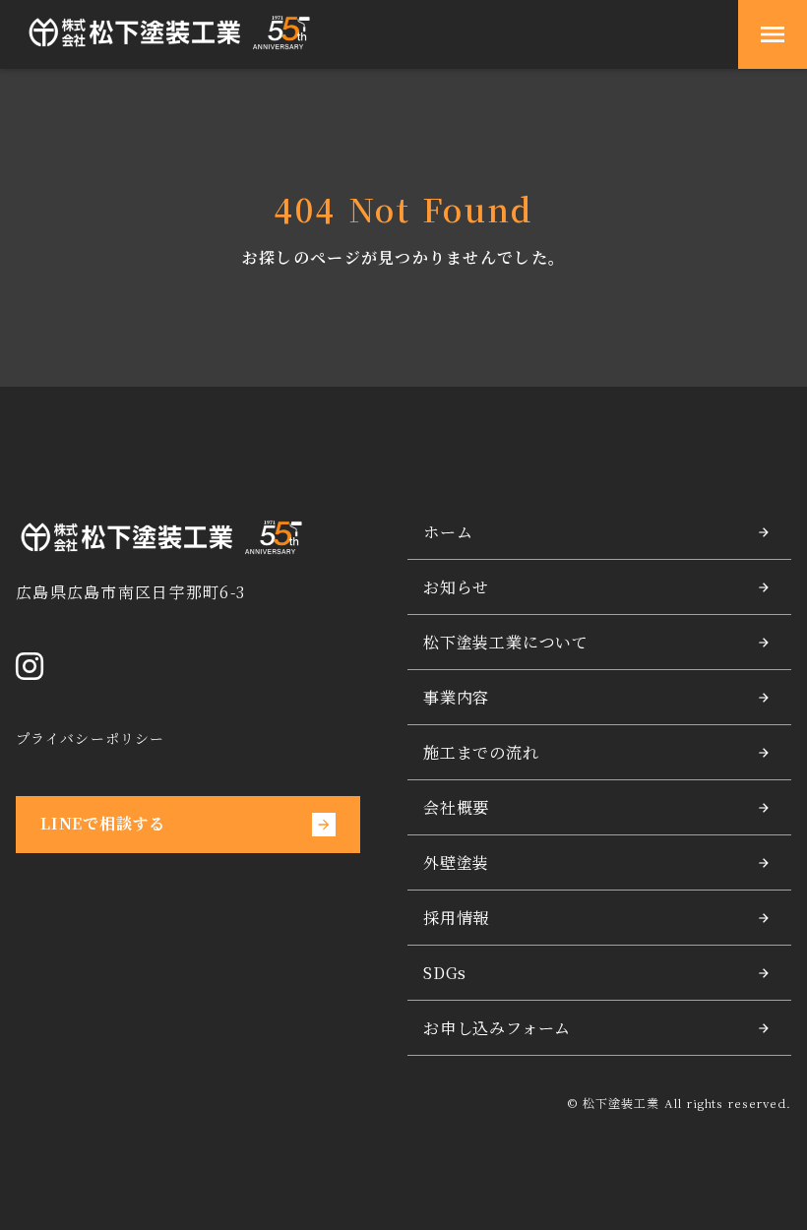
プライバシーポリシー (90, 738)
